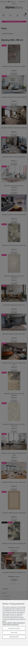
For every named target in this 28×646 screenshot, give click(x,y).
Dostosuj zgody (14, 632)
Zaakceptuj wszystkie (14, 636)
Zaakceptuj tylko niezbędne (14, 628)
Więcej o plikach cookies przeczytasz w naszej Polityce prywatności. (13, 623)
